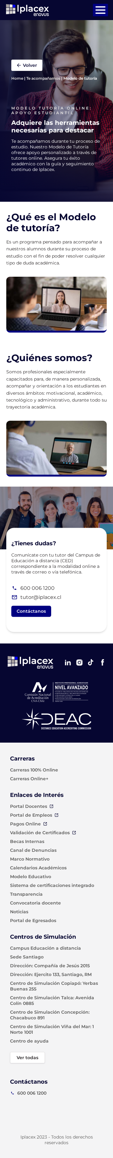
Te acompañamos (43, 78)
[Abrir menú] (100, 10)
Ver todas (27, 1057)
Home (17, 78)
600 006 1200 (37, 588)
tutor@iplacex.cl (40, 597)
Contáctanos (31, 611)
